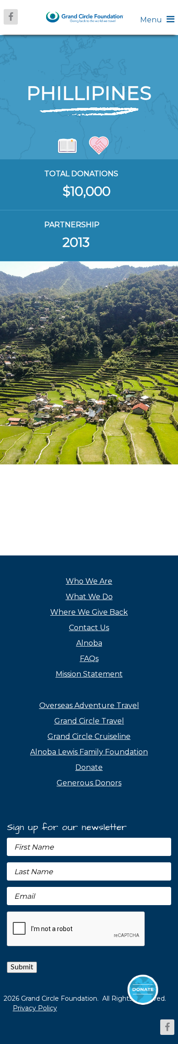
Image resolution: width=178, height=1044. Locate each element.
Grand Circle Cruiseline (89, 736)
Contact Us (89, 627)
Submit (21, 967)
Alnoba (89, 643)
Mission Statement (89, 674)
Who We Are (89, 581)
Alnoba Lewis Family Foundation (89, 752)
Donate (89, 767)
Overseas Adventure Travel (89, 705)
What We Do (89, 596)
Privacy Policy (35, 1008)
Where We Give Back (89, 612)
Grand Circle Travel (89, 721)
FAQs (89, 658)
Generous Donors (89, 783)
